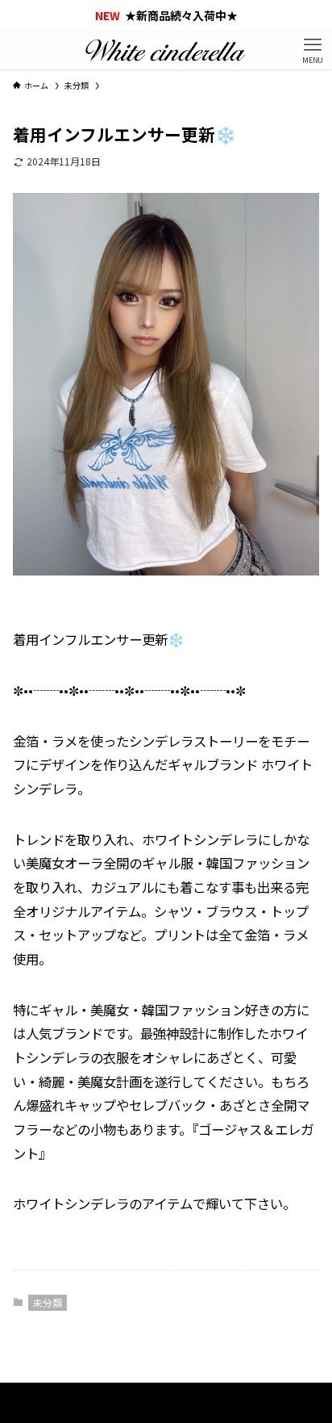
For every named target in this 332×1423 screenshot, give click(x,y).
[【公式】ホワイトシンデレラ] (165, 50)
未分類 (47, 1302)
